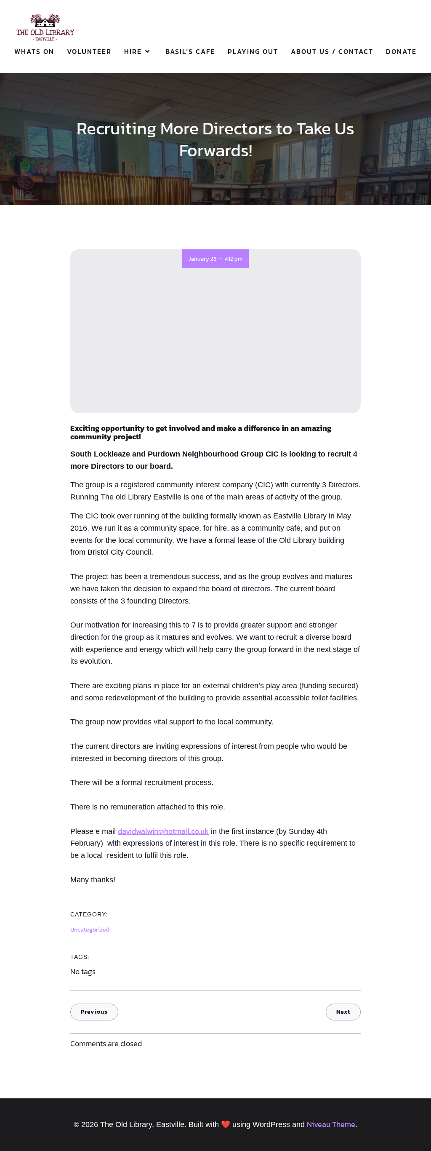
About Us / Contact (332, 51)
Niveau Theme (331, 1124)
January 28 (203, 259)
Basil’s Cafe (190, 51)
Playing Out (253, 51)
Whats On (34, 51)
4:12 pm (233, 259)
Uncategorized (89, 929)
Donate (401, 51)
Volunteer (89, 51)
